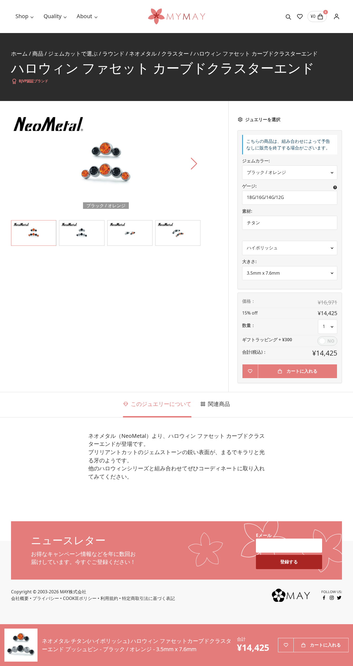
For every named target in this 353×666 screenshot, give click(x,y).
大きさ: (249, 262)
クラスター (175, 53)
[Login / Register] (336, 16)
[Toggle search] (288, 16)
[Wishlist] (299, 16)
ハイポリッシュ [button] (262, 248)
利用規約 (109, 598)
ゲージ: (249, 186)
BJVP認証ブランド (33, 80)
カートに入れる (302, 371)
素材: (247, 211)
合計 (241, 639)
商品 (37, 53)
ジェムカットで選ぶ (73, 53)
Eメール (264, 535)
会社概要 (20, 598)
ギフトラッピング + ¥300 (267, 340)
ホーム (19, 53)
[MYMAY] (176, 16)
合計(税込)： (254, 352)
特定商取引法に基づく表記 (148, 598)
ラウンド (113, 53)
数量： (248, 325)
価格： (248, 301)
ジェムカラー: (256, 161)
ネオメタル (143, 53)
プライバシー (46, 598)
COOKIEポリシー (80, 598)
